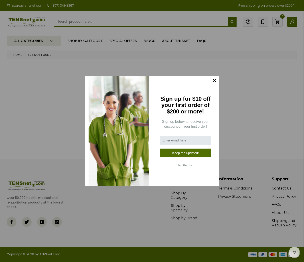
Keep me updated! (185, 153)
